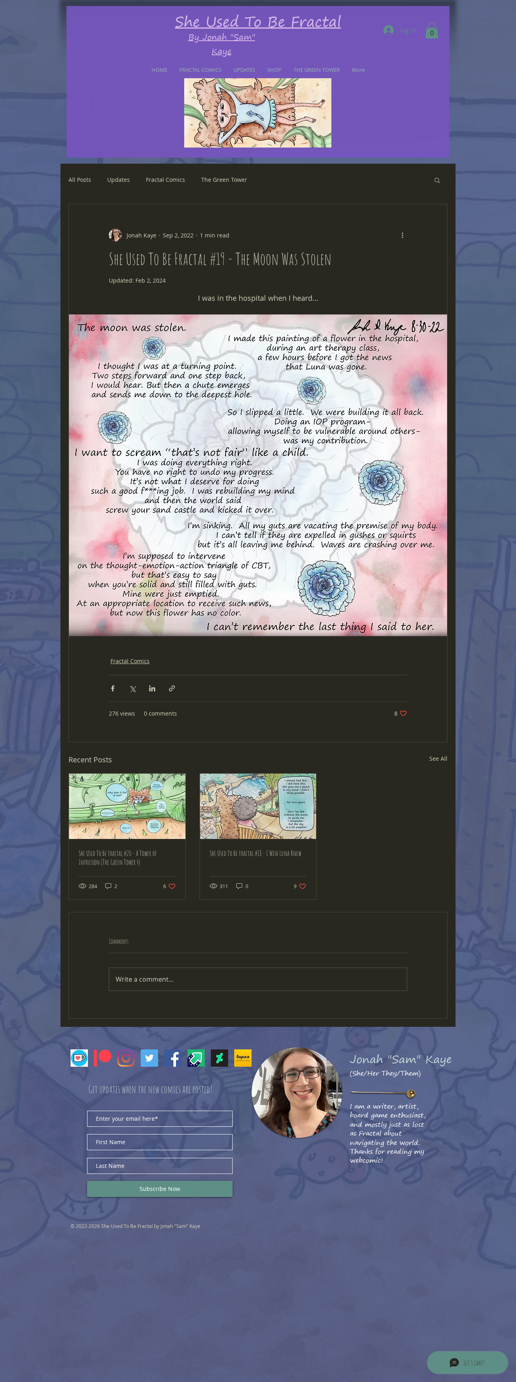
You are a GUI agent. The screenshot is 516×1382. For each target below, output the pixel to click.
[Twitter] (149, 1058)
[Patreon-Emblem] (102, 1058)
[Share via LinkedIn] (152, 688)
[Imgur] (196, 1058)
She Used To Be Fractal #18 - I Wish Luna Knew (255, 853)
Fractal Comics (165, 179)
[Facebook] (172, 1058)
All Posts (80, 179)
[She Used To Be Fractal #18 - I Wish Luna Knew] (258, 806)
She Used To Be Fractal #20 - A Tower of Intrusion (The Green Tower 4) (118, 857)
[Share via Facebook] (113, 688)
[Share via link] (172, 688)
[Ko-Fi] (79, 1058)
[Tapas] (243, 1058)
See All (438, 758)
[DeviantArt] (219, 1058)
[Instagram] (126, 1058)
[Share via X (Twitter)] (132, 688)
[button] (432, 30)
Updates (118, 179)
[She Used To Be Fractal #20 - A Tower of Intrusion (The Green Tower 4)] (127, 806)
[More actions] (402, 235)
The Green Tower (224, 179)
